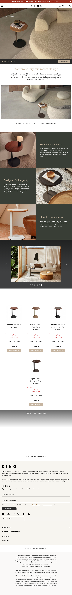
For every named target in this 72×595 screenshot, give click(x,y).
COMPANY (5, 540)
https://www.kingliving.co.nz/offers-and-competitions (36, 566)
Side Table (14, 325)
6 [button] (41, 285)
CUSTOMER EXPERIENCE (11, 532)
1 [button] (30, 285)
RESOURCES (6, 527)
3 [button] (35, 285)
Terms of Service (47, 505)
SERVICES (5, 536)
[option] (36, 264)
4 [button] (37, 285)
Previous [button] (6, 264)
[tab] (36, 527)
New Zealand (7, 519)
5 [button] (39, 285)
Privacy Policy (36, 505)
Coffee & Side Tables (9, 16)
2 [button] (32, 285)
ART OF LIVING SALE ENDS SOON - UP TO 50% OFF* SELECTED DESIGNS (35, 1)
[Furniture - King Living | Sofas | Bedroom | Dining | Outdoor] (36, 6)
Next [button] (66, 264)
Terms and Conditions (43, 564)
